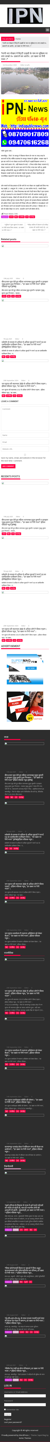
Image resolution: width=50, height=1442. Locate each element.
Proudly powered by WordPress (15, 1435)
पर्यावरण (26, 1230)
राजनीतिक (21, 217)
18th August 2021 (12, 1315)
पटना (21, 1230)
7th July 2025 (7, 339)
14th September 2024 (14, 1097)
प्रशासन (22, 1332)
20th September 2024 (11, 380)
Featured (5, 217)
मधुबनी (25, 1282)
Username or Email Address (16, 1392)
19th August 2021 (12, 1265)
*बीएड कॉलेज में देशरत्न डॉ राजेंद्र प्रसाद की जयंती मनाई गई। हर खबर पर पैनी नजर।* (37, 227)
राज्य (27, 217)
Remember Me (12, 1409)
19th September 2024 (14, 930)
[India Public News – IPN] (3, 30)
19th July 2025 (8, 278)
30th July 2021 (11, 1365)
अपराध (11, 217)
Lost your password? (13, 1422)
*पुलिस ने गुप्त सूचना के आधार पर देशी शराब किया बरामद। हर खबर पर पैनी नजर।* (13, 227)
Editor (18, 278)
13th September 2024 (14, 1144)
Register (7, 1419)
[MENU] (47, 30)
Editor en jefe (25, 65)
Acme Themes (25, 1438)
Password (8, 1400)
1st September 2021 (13, 1202)
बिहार (16, 217)
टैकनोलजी (15, 1230)
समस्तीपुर (32, 217)
